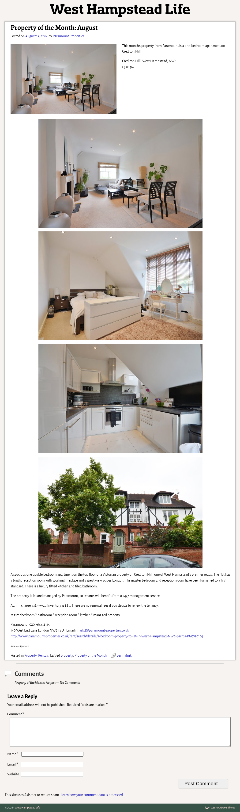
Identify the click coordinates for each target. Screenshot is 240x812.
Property (30, 655)
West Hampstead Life (27, 807)
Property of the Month (91, 655)
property (67, 655)
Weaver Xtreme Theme (223, 807)
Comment (15, 714)
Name (13, 754)
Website (13, 774)
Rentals (43, 655)
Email (12, 764)
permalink (124, 655)
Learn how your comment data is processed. (92, 795)
